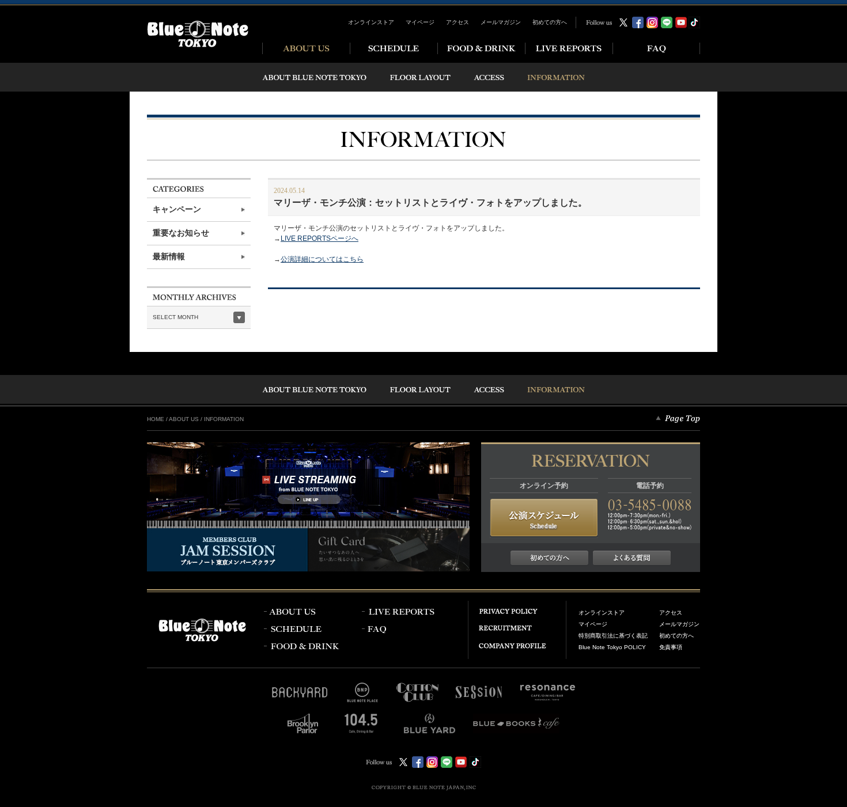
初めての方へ (549, 22)
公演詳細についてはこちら (322, 259)
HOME (155, 419)
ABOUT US (184, 419)
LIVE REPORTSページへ (319, 238)
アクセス (457, 22)
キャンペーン (177, 209)
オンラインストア (371, 22)
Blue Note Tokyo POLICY (612, 647)
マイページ (420, 22)
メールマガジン (501, 22)
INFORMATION (224, 419)
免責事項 (670, 647)
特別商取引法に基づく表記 (613, 635)
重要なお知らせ (181, 233)
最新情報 (169, 256)
